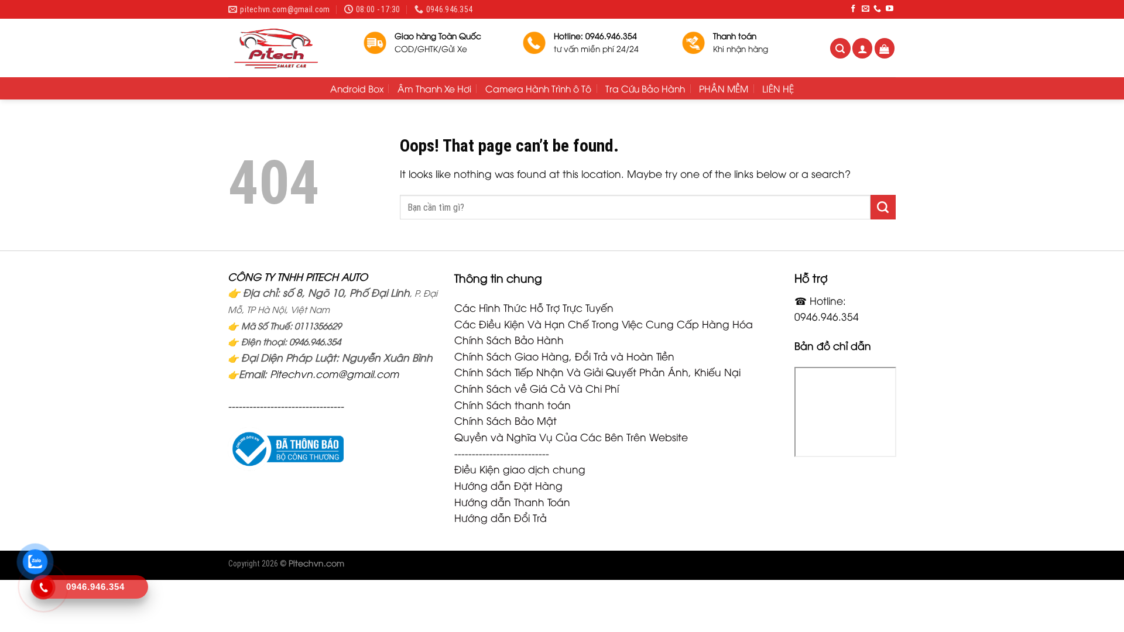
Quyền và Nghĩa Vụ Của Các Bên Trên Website (571, 437)
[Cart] (885, 48)
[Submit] (883, 207)
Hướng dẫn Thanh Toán (512, 501)
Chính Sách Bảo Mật (505, 420)
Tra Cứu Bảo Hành (645, 88)
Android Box (356, 88)
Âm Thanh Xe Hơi (434, 88)
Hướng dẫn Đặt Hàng (508, 485)
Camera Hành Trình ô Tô (538, 88)
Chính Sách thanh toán (512, 404)
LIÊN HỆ (778, 88)
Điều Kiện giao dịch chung (519, 469)
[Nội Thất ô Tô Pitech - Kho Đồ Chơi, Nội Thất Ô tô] (286, 48)
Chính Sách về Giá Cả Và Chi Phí (536, 388)
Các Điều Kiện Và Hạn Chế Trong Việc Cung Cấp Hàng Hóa (603, 324)
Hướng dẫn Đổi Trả (500, 517)
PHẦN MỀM (723, 88)
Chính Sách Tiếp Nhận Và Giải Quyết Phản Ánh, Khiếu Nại (597, 372)
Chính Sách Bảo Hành (509, 339)
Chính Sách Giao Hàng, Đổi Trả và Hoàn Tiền (564, 356)
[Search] (840, 48)
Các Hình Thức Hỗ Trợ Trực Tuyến (534, 307)
